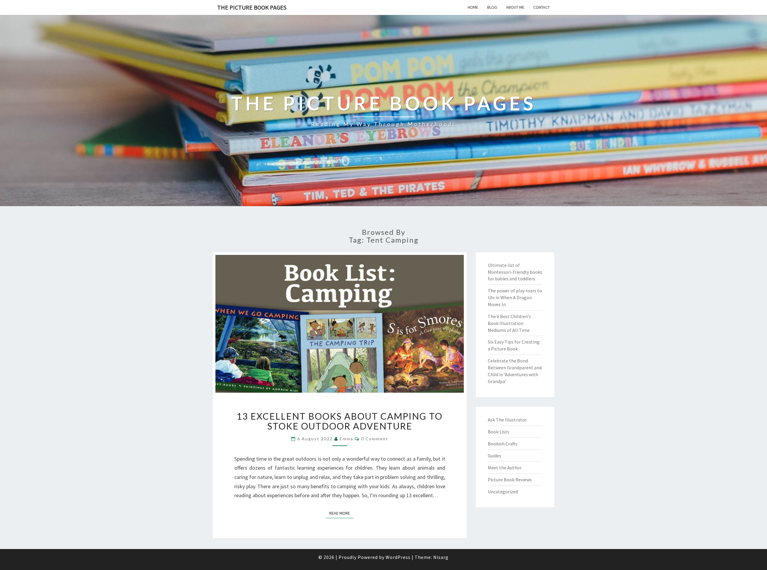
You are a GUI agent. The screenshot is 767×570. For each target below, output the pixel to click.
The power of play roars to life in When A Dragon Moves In (515, 297)
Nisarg (441, 557)
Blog (492, 7)
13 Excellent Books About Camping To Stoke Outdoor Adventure (340, 421)
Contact (541, 7)
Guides (494, 456)
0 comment (374, 438)
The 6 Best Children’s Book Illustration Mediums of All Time (509, 323)
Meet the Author (505, 468)
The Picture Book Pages (251, 7)
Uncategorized (503, 492)
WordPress (398, 557)
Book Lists (498, 432)
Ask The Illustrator (507, 420)
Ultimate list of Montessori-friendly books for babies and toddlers (515, 272)
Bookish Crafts (502, 444)
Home (473, 7)
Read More (341, 513)
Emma (346, 438)
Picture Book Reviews (510, 480)
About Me (515, 7)
